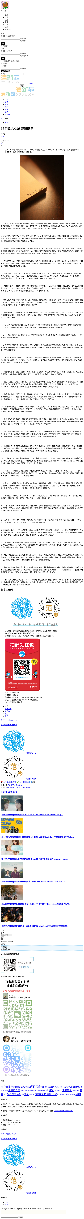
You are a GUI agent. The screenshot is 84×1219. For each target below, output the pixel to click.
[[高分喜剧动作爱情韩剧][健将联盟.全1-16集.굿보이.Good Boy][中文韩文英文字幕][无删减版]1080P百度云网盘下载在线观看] (12, 832)
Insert (21, 1217)
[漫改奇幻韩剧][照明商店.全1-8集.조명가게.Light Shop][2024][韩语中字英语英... (34, 926)
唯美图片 (51, 1087)
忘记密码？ (5, 46)
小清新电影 (23, 1091)
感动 (6, 714)
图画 (6, 22)
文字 (6, 17)
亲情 (2, 1087)
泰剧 (22, 1095)
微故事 (7, 711)
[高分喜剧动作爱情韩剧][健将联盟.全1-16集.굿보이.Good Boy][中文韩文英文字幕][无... (37, 837)
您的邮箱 (23, 53)
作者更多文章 (12, 792)
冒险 (23, 1087)
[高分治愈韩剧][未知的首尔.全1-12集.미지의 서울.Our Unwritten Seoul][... (32, 815)
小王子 (38, 1090)
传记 (14, 1087)
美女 (67, 1095)
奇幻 (78, 1086)
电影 (49, 1094)
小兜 (2, 136)
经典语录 (62, 1095)
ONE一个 (8, 1202)
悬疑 (51, 1090)
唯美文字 (8, 709)
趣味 (6, 25)
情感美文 (57, 1091)
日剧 (74, 1091)
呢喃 (6, 1205)
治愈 (9, 1094)
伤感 (18, 1087)
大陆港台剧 (71, 1087)
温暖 (26, 1094)
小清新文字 (14, 1090)
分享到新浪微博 (9, 782)
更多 (34, 782)
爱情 (38, 1094)
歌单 (5, 1095)
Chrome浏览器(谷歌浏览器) (63, 1111)
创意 (27, 1087)
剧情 (32, 1086)
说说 (6, 27)
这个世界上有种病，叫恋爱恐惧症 (19, 787)
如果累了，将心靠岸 (14, 785)
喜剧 (65, 1087)
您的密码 (23, 41)
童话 (6, 716)
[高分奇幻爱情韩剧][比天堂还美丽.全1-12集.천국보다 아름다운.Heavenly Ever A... (35, 859)
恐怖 (46, 1090)
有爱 (77, 1091)
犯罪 (43, 1094)
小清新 (5, 1091)
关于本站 (8, 29)
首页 (6, 15)
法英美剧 (16, 1094)
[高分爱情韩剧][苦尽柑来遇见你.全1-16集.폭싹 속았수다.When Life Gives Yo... (33, 881)
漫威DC (32, 1095)
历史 (46, 1087)
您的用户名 (24, 38)
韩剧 (78, 1094)
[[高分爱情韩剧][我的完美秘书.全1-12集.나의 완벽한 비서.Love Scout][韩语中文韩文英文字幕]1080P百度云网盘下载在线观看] (12, 899)
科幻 (54, 1094)
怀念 (42, 1091)
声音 (6, 20)
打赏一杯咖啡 (18, 749)
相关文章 (4, 792)
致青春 (72, 1094)
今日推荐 (8, 1086)
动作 (38, 1086)
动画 (42, 1087)
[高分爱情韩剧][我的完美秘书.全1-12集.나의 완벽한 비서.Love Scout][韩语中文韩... (35, 904)
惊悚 (64, 1090)
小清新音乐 (32, 1091)
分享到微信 (24, 782)
